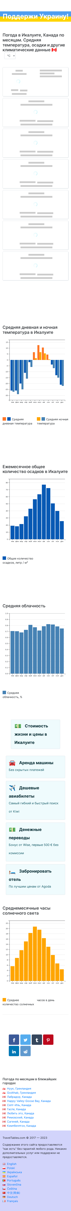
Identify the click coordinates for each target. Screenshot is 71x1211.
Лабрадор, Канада (19, 1096)
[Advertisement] (35, 308)
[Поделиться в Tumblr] (37, 1039)
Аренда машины (36, 762)
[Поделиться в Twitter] (25, 1039)
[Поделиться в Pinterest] (48, 1039)
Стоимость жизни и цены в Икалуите (31, 734)
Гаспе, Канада (16, 1109)
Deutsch (12, 1197)
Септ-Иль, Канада (19, 1105)
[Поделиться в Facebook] (14, 1039)
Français (12, 1201)
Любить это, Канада (20, 1113)
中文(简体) (13, 1192)
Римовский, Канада (20, 1117)
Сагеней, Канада (18, 1121)
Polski (10, 1168)
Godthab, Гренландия (21, 1092)
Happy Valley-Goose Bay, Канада (29, 1101)
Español (11, 1176)
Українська (14, 1172)
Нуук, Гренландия (19, 1088)
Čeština (11, 1188)
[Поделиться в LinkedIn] (14, 1051)
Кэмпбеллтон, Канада (21, 1125)
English (11, 1164)
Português (13, 1180)
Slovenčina (13, 1184)
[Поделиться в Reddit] (25, 1051)
